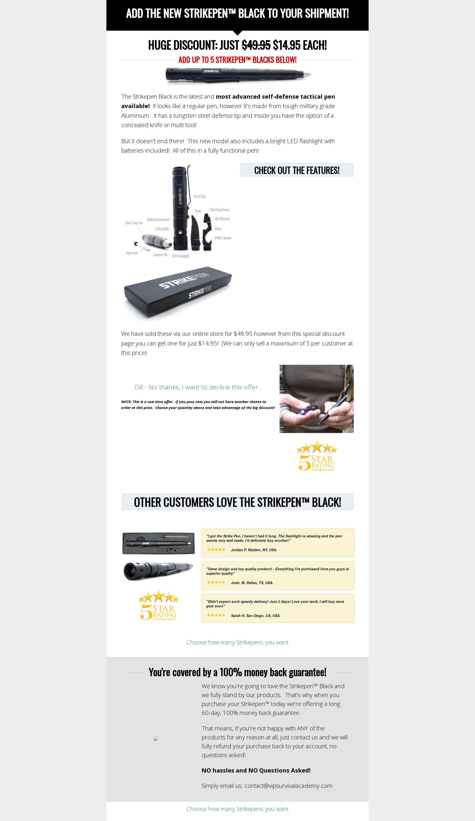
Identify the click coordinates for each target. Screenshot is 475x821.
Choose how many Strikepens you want (237, 642)
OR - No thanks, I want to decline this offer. (197, 387)
